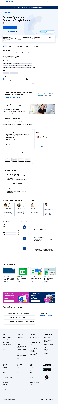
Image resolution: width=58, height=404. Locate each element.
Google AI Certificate (20, 337)
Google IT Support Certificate (22, 344)
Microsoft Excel (5, 346)
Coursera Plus (5, 374)
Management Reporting (7, 63)
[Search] (47, 2)
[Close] (53, 7)
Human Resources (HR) (7, 344)
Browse (7, 4)
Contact (31, 375)
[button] (33, 67)
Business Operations (21, 67)
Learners (18, 365)
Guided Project (6, 37)
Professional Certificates (7, 375)
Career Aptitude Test (47, 335)
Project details (19, 46)
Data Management (28, 63)
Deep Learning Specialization (35, 344)
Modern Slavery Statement (34, 382)
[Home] (3, 5)
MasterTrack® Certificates (7, 377)
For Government (5, 382)
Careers (4, 370)
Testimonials (28, 46)
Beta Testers (19, 369)
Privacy (31, 370)
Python (4, 349)
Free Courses (5, 389)
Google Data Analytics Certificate (20, 342)
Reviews (35, 46)
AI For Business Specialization (35, 339)
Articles (31, 377)
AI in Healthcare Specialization (35, 342)
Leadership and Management (20, 4)
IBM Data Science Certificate (21, 355)
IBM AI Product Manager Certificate (21, 353)
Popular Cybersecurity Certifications (47, 355)
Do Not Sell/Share (33, 384)
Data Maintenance (13, 67)
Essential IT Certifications (48, 346)
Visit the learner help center (46, 315)
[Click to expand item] (7, 160)
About (4, 46)
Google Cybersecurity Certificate (20, 340)
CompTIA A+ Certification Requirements (48, 341)
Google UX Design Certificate (21, 349)
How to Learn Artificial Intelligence (47, 350)
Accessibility (32, 374)
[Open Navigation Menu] (4, 2)
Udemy (4, 391)
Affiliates (31, 380)
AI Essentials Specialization (34, 337)
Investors (31, 367)
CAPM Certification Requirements (47, 338)
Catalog (4, 372)
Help (31, 372)
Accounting (5, 335)
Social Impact (5, 387)
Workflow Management (13, 65)
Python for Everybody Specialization (34, 356)
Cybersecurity (5, 339)
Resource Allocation (22, 65)
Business (12, 4)
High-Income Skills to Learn (48, 347)
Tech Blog (18, 374)
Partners (18, 367)
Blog (17, 370)
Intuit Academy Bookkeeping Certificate (21, 358)
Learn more (18, 31)
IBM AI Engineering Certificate (22, 351)
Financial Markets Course (34, 348)
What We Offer (5, 367)
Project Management (6, 347)
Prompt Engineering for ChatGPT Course (34, 354)
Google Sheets (6, 73)
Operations (29, 67)
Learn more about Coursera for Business (13, 97)
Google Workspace (13, 73)
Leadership (5, 369)
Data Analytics (5, 340)
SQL (3, 351)
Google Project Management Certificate (21, 347)
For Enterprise (5, 380)
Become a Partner (6, 386)
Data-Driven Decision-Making (18, 63)
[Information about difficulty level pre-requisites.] (32, 38)
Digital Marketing (6, 342)
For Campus (5, 384)
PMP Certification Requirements (47, 353)
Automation (5, 65)
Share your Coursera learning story (49, 358)
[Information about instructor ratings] (42, 133)
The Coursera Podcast (20, 372)
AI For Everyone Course (34, 340)
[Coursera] (9, 2)
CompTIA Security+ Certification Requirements (48, 344)
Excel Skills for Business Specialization (34, 346)
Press (31, 365)
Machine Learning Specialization (33, 351)
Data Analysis (5, 67)
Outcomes (11, 46)
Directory (31, 379)
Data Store (29, 65)
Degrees (4, 379)
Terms (31, 369)
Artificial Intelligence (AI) (7, 337)
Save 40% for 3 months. (38, 7)
